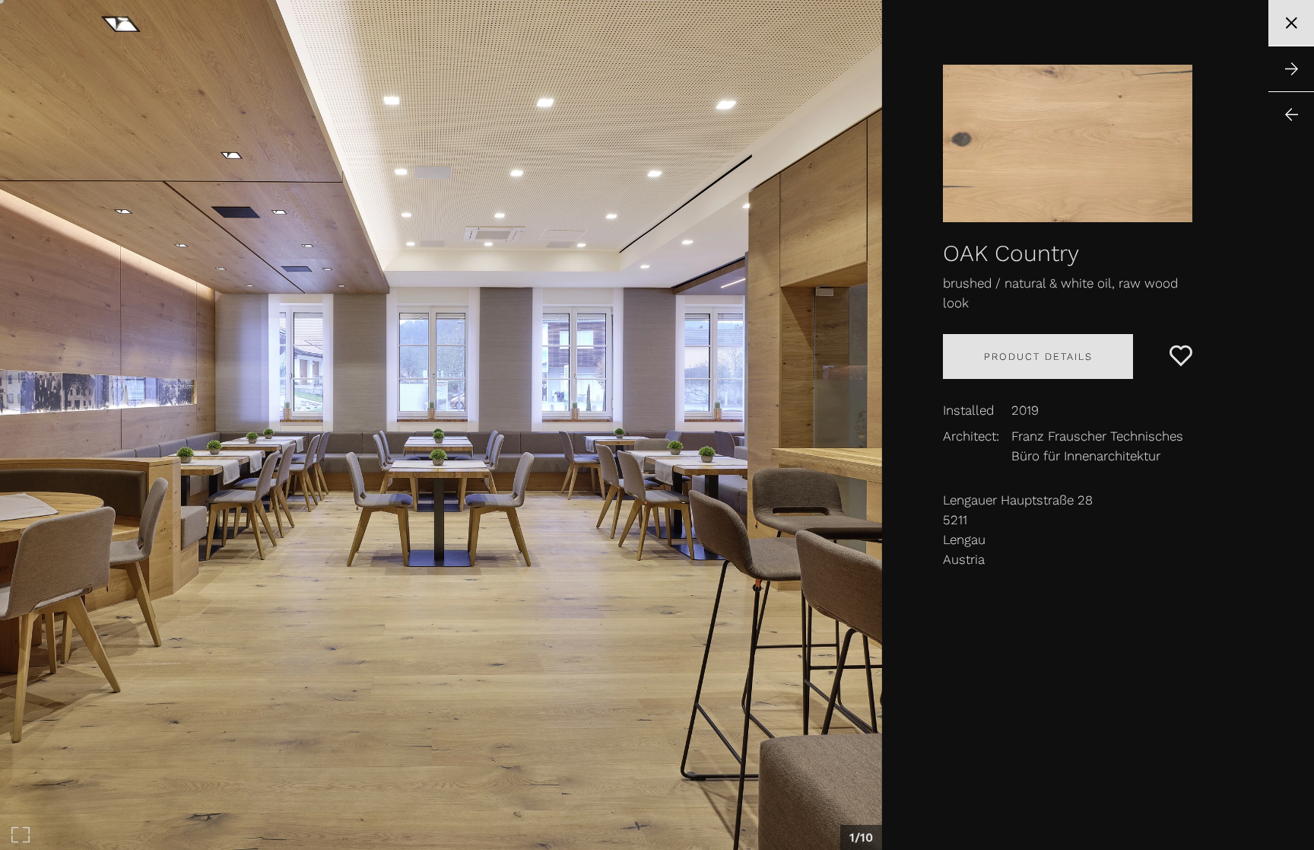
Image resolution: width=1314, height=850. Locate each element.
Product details (1038, 356)
